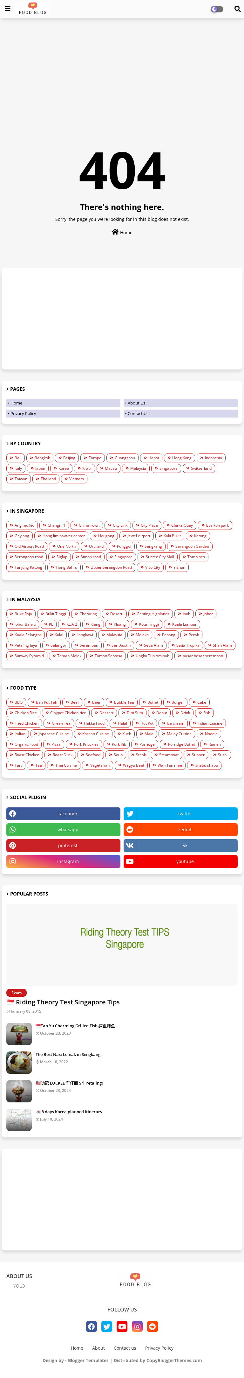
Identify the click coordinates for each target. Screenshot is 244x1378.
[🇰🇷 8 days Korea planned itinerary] (19, 1120)
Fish (206, 712)
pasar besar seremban (203, 655)
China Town (89, 525)
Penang (168, 634)
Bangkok (42, 458)
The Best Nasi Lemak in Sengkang (68, 1054)
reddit (185, 829)
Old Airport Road (29, 546)
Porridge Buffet (181, 744)
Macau (111, 468)
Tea (38, 765)
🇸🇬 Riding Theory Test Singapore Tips (63, 1002)
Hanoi (153, 458)
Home (125, 232)
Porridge (147, 744)
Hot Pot (146, 723)
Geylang (22, 535)
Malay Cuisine (179, 733)
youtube (185, 861)
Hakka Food (94, 723)
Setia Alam (153, 645)
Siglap (62, 556)
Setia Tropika (188, 645)
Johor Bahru (25, 624)
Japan (40, 468)
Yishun (179, 567)
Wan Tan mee (170, 765)
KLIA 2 (71, 624)
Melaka (142, 634)
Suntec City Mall (160, 556)
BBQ (19, 702)
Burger (178, 702)
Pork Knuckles (86, 744)
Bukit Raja (23, 613)
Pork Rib (119, 744)
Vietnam (76, 479)
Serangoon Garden (192, 546)
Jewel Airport (139, 535)
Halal (122, 723)
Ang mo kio (24, 525)
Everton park (217, 525)
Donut (161, 712)
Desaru (116, 613)
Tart (18, 765)
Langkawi (85, 634)
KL (51, 624)
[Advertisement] (122, 68)
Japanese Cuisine (54, 733)
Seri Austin (121, 645)
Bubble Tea (124, 702)
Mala (149, 733)
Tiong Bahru (66, 567)
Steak (141, 754)
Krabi (87, 468)
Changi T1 (56, 525)
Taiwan (21, 479)
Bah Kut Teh (46, 702)
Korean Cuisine (95, 733)
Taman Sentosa (108, 655)
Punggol (124, 546)
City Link (120, 525)
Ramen (214, 744)
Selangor (58, 645)
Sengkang (153, 546)
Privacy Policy (23, 413)
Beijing (69, 458)
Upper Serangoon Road (111, 567)
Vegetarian (100, 765)
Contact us (125, 1348)
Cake (201, 702)
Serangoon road (29, 556)
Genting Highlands (153, 613)
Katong (200, 535)
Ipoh (186, 613)
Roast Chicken (27, 754)
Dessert (106, 712)
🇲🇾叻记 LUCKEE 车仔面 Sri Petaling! (69, 1083)
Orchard (96, 546)
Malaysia (138, 468)
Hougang (106, 535)
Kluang (120, 624)
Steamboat (169, 754)
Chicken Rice (26, 712)
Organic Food (26, 744)
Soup (118, 754)
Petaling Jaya (26, 645)
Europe (95, 458)
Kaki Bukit (172, 535)
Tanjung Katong (28, 567)
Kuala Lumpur (184, 624)
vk (185, 845)
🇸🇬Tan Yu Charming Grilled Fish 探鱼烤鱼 (75, 1026)
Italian (20, 733)
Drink (185, 712)
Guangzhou (125, 458)
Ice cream (175, 723)
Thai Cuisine (66, 765)
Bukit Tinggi (55, 613)
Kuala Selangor (28, 634)
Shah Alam (222, 645)
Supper (198, 754)
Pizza (56, 744)
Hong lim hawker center (64, 535)
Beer (96, 702)
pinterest (68, 845)
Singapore (168, 468)
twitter (185, 814)
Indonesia (213, 458)
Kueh (126, 733)
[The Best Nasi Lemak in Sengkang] (19, 1062)
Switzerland (201, 468)
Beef (75, 702)
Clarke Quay (182, 525)
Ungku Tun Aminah (152, 655)
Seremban (89, 645)
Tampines (196, 556)
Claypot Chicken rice (68, 712)
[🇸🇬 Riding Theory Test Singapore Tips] (122, 945)
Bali (18, 458)
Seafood (93, 754)
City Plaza (149, 525)
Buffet (152, 702)
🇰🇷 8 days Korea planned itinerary (69, 1111)
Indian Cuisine (210, 723)
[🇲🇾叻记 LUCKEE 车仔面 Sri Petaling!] (19, 1091)
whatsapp (68, 829)
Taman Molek (69, 655)
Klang (95, 624)
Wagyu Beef (133, 765)
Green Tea (61, 723)
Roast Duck (62, 754)
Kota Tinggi (149, 624)
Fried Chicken (26, 723)
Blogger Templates (88, 1360)
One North (66, 546)
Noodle (211, 733)
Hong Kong (182, 458)
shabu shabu (206, 765)
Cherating (88, 613)
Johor (208, 613)
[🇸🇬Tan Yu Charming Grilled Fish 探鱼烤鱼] (19, 1034)
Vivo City (152, 567)
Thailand (48, 479)
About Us (136, 403)
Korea (63, 468)
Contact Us (138, 413)
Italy (18, 468)
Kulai (59, 634)
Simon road (91, 556)
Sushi (222, 754)
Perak (194, 634)
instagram (68, 861)
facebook (68, 814)
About (98, 1348)
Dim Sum (135, 712)
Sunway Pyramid (29, 655)
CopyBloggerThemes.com (174, 1360)
